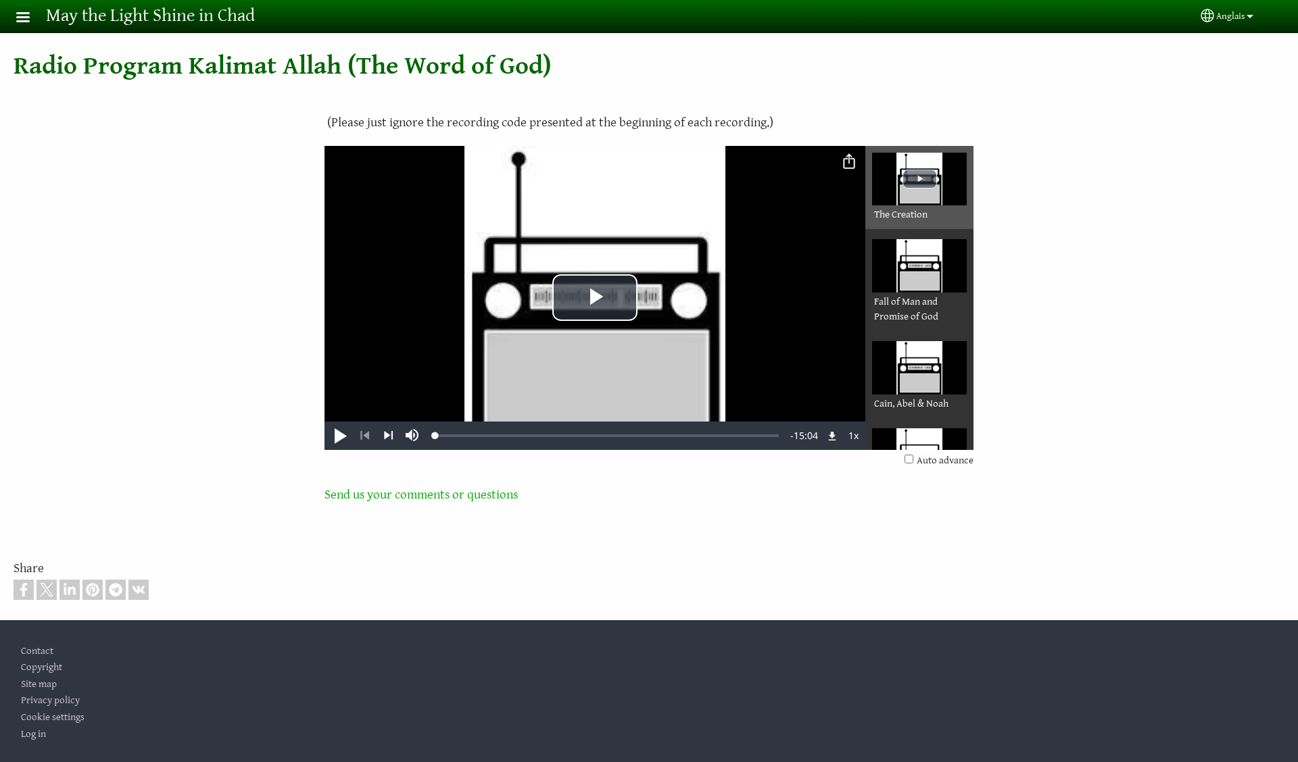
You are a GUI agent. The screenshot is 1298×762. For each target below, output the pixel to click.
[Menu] (31, 18)
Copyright (41, 667)
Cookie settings (53, 717)
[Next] (388, 436)
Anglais (1230, 16)
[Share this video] (849, 162)
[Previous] (365, 436)
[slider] (607, 435)
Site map (39, 684)
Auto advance (945, 460)
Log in (33, 734)
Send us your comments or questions (421, 494)
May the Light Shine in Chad (150, 15)
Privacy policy (50, 700)
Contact (37, 651)
